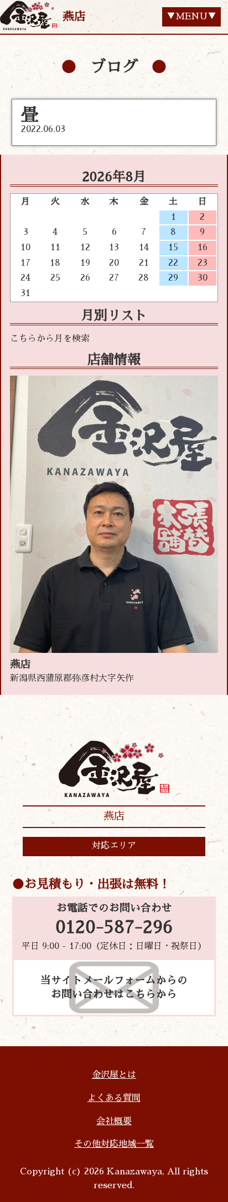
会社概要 (114, 1121)
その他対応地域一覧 (114, 1144)
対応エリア (114, 845)
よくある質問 (114, 1098)
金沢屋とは (114, 1075)
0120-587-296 (114, 927)
